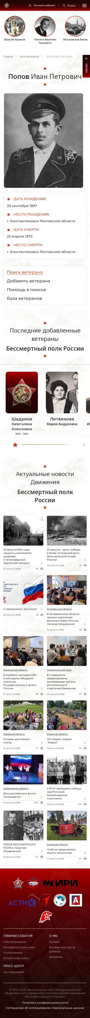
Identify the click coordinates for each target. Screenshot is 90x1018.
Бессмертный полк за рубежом (62, 949)
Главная (8, 56)
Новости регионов (14, 942)
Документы (56, 957)
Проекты (54, 942)
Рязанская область (57, 734)
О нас (53, 936)
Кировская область (14, 734)
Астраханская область (59, 609)
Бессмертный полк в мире (19, 947)
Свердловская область (15, 788)
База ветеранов (29, 56)
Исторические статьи (16, 958)
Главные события (17, 936)
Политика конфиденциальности (45, 1002)
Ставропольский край (59, 670)
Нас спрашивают (13, 972)
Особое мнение (12, 952)
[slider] (15, 444)
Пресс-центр (13, 966)
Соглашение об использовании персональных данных (45, 1007)
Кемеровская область (15, 670)
